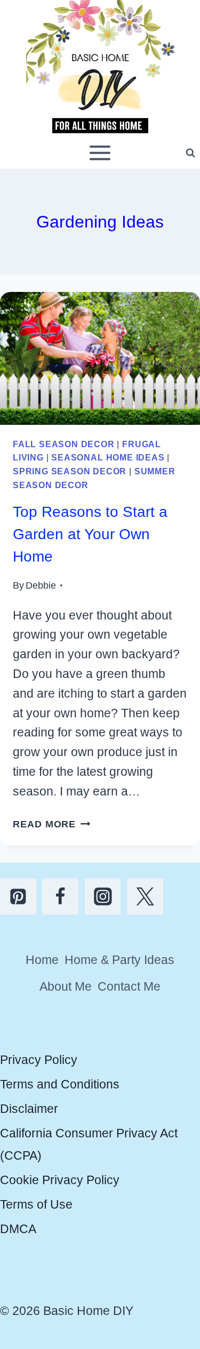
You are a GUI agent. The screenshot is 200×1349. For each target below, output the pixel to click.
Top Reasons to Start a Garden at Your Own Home (90, 534)
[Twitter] (145, 896)
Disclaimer (29, 1109)
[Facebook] (60, 896)
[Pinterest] (18, 896)
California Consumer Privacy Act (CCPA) (89, 1144)
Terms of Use (36, 1204)
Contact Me (129, 986)
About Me (65, 986)
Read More (52, 823)
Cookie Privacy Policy (59, 1180)
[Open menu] (100, 153)
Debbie (41, 585)
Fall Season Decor (64, 444)
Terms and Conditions (59, 1084)
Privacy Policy (38, 1060)
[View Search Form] (190, 153)
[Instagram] (103, 896)
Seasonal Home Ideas (107, 457)
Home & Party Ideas (119, 960)
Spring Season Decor (69, 471)
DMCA (18, 1229)
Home (42, 960)
